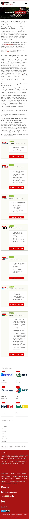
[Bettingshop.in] (8, 3)
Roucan (4, 436)
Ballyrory (4, 441)
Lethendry (4, 426)
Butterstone (22, 144)
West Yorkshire (17, 446)
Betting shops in (4, 446)
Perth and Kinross (5, 448)
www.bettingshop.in (8, 44)
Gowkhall (4, 429)
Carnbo (4, 424)
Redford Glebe (5, 439)
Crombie (4, 431)
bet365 (8, 51)
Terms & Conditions (14, 517)
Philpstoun (4, 434)
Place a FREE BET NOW (16, 156)
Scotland (23, 446)
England (11, 446)
